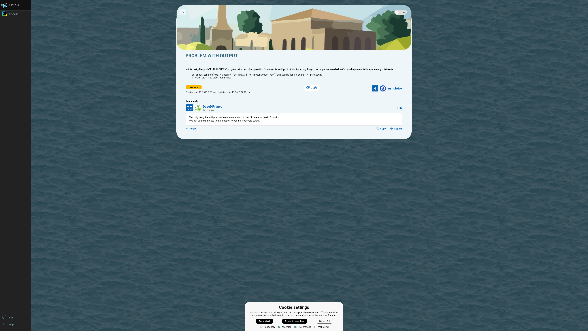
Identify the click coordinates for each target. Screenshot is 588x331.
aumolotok (394, 88)
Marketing (323, 326)
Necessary (269, 326)
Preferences (304, 326)
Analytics (286, 326)
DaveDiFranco (212, 106)
